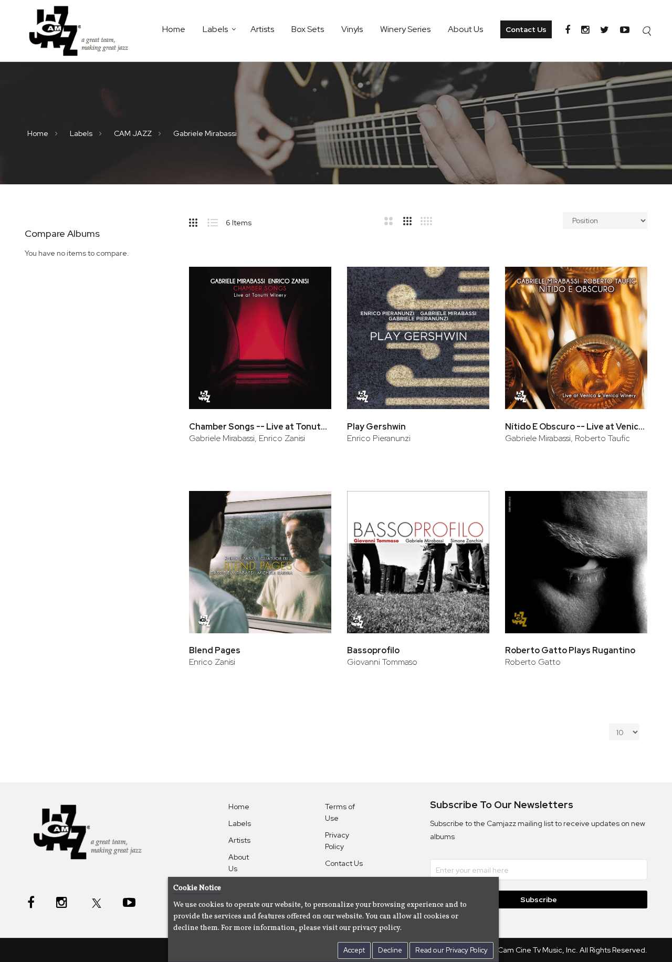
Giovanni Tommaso (382, 661)
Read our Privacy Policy (451, 950)
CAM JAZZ (133, 133)
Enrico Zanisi (212, 661)
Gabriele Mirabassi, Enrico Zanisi (247, 438)
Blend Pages (214, 650)
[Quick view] (309, 316)
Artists (262, 29)
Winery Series (405, 29)
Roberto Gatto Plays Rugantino (570, 650)
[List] (216, 220)
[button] (309, 282)
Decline (390, 950)
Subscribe (538, 899)
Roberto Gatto (533, 661)
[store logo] (84, 30)
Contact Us (526, 29)
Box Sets (307, 29)
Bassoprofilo (373, 650)
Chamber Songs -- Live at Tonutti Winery (260, 426)
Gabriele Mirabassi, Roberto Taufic (567, 438)
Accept (354, 950)
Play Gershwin (376, 426)
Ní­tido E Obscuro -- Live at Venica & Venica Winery (576, 426)
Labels (215, 29)
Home (173, 29)
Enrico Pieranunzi (379, 438)
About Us (465, 29)
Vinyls (352, 29)
